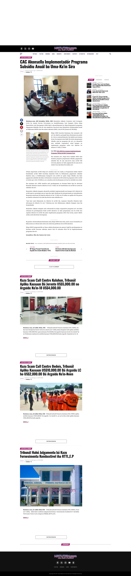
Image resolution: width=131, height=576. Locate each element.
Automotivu (82, 54)
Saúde (53, 54)
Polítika (41, 54)
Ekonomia (47, 54)
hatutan (28, 72)
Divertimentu (67, 54)
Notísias (35, 54)
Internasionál (90, 54)
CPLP (97, 54)
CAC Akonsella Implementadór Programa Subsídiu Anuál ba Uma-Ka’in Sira (55, 243)
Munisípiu (59, 54)
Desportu (74, 54)
